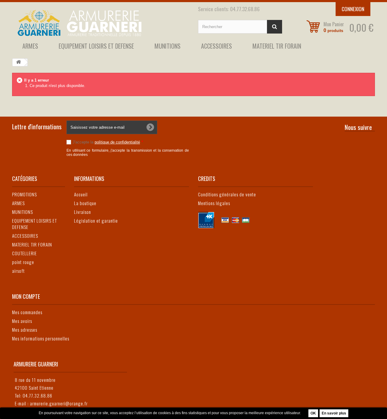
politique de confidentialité (117, 142)
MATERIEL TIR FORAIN (276, 45)
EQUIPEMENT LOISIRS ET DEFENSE (96, 45)
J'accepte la (108, 142)
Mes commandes (27, 312)
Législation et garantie (96, 220)
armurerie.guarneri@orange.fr (59, 403)
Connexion (353, 9)
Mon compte (26, 296)
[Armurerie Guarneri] (100, 22)
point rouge (23, 262)
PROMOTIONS (24, 194)
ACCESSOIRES (216, 45)
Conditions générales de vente (227, 194)
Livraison (82, 211)
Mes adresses (24, 329)
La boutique (85, 203)
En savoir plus (334, 413)
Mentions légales (214, 203)
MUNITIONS (167, 45)
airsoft (18, 270)
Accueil (81, 194)
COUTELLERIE (24, 253)
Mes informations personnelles (40, 338)
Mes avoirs (22, 320)
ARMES (30, 45)
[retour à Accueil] (18, 62)
